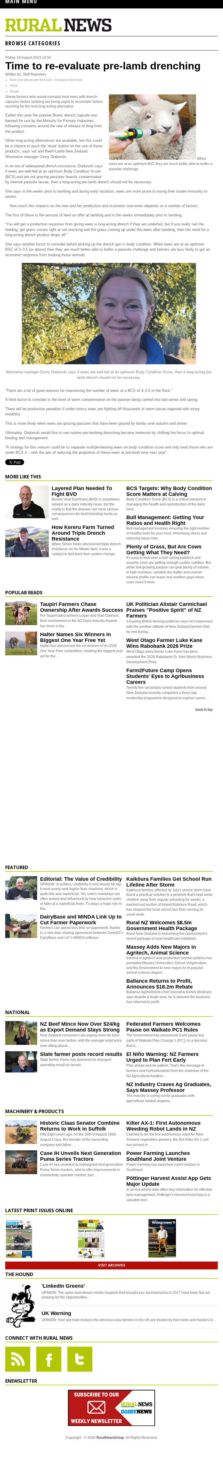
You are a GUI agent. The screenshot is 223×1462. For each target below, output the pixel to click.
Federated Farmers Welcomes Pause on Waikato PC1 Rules (163, 1027)
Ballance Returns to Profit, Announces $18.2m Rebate (159, 984)
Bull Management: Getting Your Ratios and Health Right (165, 520)
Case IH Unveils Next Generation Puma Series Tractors (80, 1156)
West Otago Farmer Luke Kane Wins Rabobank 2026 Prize (164, 643)
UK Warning (56, 1313)
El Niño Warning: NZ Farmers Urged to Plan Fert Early (162, 1057)
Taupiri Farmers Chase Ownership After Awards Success (81, 607)
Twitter (79, 1359)
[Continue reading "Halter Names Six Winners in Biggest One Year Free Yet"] (21, 644)
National (17, 1012)
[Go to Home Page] (58, 30)
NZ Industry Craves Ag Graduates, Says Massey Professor (168, 1087)
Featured (16, 867)
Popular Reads (23, 592)
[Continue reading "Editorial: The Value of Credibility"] (21, 888)
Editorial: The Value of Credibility (81, 879)
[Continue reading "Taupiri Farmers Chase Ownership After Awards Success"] (21, 613)
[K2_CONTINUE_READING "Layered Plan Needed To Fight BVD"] (27, 517)
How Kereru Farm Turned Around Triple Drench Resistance (83, 533)
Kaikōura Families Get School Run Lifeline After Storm (169, 882)
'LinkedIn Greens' (63, 1286)
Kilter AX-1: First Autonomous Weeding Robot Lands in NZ (163, 1126)
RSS (17, 1359)
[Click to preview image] (153, 159)
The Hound (19, 1274)
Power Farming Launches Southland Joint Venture (158, 1156)
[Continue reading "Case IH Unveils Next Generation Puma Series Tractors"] (21, 1162)
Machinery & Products (34, 1111)
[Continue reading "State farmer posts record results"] (21, 1063)
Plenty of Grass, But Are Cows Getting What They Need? (164, 549)
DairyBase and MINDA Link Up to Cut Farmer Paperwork (81, 919)
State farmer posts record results (81, 1054)
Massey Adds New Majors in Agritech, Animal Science (161, 950)
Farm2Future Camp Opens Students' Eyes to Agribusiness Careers (165, 676)
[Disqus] (109, 788)
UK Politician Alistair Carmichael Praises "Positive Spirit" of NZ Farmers (166, 610)
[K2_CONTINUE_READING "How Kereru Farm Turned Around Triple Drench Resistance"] (27, 556)
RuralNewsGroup (110, 1438)
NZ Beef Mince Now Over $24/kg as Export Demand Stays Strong (80, 1027)
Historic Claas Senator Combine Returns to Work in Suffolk (80, 1126)
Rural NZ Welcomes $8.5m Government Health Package (161, 925)
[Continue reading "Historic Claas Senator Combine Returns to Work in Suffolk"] (21, 1132)
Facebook (48, 1359)
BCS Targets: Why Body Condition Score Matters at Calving (169, 491)
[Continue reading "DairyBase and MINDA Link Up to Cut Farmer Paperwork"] (21, 926)
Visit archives (111, 1265)
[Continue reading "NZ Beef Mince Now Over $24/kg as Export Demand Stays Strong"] (21, 1033)
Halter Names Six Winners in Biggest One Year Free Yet (75, 637)
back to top (204, 710)
